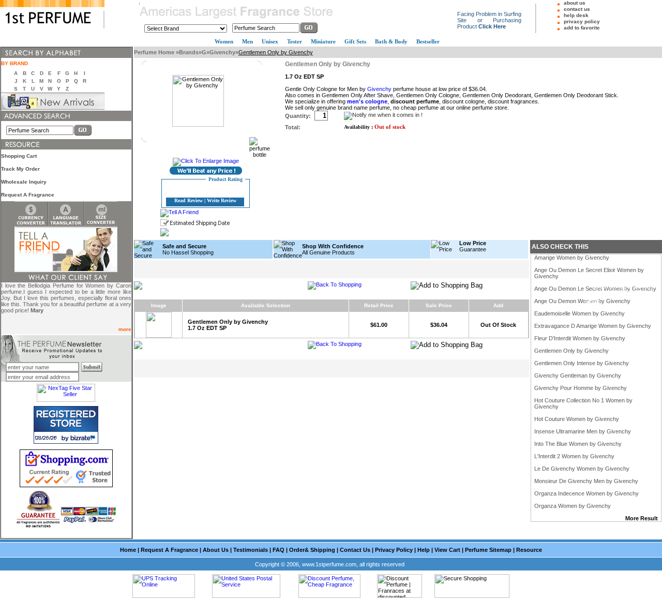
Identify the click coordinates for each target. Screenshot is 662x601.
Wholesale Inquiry (24, 182)
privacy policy (582, 21)
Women (224, 41)
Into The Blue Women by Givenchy (578, 444)
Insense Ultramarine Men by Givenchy (582, 431)
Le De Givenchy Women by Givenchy (581, 468)
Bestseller (428, 41)
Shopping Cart (19, 156)
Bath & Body (391, 41)
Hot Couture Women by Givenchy (576, 419)
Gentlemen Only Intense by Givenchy (581, 363)
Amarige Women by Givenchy (571, 257)
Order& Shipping (312, 550)
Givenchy (222, 52)
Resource (529, 550)
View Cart (447, 550)
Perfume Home (155, 52)
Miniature (323, 41)
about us (574, 3)
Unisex (270, 41)
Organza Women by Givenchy (572, 506)
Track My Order (20, 169)
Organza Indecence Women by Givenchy (586, 493)
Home (128, 550)
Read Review (188, 200)
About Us (216, 550)
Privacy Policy (394, 550)
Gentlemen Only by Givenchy (571, 351)
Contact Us (355, 550)
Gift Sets (355, 41)
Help (423, 550)
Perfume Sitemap (488, 550)
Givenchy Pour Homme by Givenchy (580, 388)
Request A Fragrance (27, 195)
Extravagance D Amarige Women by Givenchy (592, 326)
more (124, 329)
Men (247, 41)
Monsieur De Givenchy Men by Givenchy (586, 481)
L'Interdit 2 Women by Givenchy (574, 456)
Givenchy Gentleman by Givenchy (577, 375)
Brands (189, 52)
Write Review (221, 200)
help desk (576, 15)
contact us (577, 9)
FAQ (278, 550)
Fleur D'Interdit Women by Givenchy (579, 338)
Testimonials (250, 550)
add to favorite (582, 28)
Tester (294, 41)
